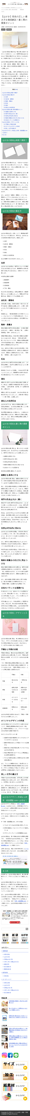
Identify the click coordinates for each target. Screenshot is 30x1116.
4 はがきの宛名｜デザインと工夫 (10, 122)
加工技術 (7, 966)
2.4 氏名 (6, 103)
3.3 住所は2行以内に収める (11, 115)
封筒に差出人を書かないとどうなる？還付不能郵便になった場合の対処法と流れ (18, 1037)
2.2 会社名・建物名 (9, 99)
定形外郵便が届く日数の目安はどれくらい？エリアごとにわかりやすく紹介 (18, 1045)
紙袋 (6, 964)
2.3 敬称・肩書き (8, 101)
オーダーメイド (7, 979)
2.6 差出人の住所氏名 (9, 107)
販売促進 (5, 972)
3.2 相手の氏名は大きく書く (11, 113)
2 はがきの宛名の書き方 (8, 94)
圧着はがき (8, 959)
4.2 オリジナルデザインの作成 (11, 126)
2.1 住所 (6, 97)
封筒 (7, 954)
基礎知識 (9, 29)
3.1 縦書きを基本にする (10, 111)
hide (16, 89)
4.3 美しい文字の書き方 (10, 128)
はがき (3, 29)
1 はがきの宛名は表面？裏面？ (10, 92)
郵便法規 (7, 969)
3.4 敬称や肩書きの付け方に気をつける (14, 118)
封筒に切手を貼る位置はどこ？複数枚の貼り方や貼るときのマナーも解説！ (18, 1030)
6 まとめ (4, 134)
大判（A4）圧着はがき (11, 961)
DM (6, 976)
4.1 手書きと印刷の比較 (10, 124)
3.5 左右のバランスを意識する (11, 120)
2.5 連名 (6, 105)
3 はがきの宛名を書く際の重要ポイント (12, 109)
